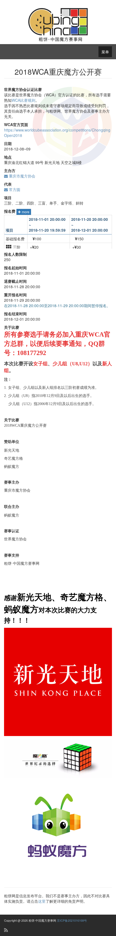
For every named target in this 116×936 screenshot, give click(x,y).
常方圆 (14, 189)
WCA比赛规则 (23, 100)
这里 (42, 901)
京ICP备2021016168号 (72, 920)
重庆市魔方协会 (21, 176)
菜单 (105, 51)
